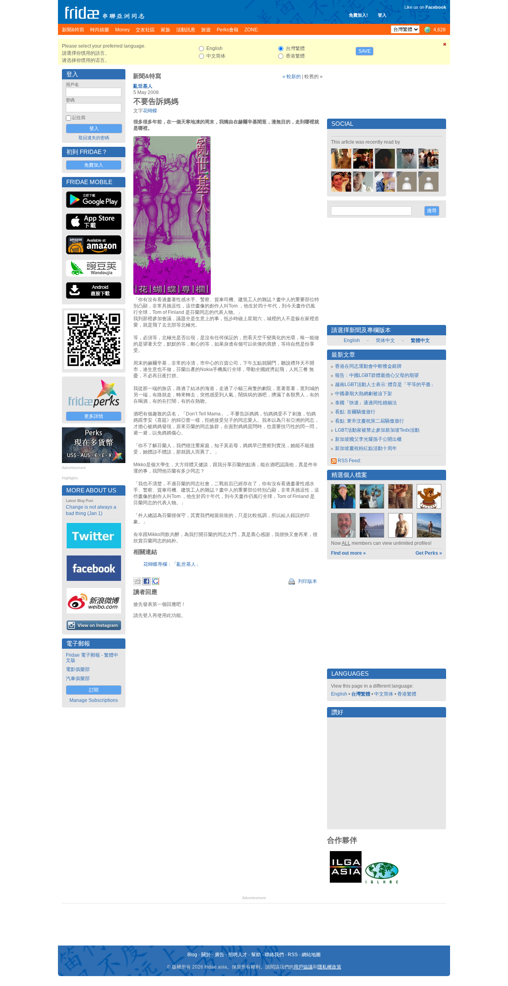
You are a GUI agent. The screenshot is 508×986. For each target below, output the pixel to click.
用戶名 (72, 84)
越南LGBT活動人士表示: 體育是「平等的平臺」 (385, 384)
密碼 (70, 100)
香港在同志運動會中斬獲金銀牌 (368, 366)
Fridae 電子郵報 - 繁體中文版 (92, 657)
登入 (382, 15)
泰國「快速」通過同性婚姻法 (366, 403)
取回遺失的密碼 (94, 137)
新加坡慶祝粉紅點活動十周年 (366, 448)
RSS (293, 954)
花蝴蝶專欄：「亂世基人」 (171, 564)
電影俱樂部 (78, 669)
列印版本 (307, 581)
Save (364, 51)
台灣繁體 (360, 694)
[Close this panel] (445, 45)
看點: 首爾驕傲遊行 (355, 412)
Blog (192, 954)
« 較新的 (292, 76)
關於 (206, 954)
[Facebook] (146, 583)
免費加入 (93, 165)
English (352, 340)
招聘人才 (237, 954)
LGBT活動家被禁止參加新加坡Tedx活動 (377, 430)
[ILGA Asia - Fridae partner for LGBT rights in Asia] (345, 883)
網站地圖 (311, 954)
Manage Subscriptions (93, 700)
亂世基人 (142, 86)
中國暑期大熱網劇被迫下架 (363, 393)
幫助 (256, 954)
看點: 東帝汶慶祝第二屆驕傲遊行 (369, 421)
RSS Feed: (349, 460)
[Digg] (137, 583)
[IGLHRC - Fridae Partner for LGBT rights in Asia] (381, 883)
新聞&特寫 (147, 76)
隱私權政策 (329, 967)
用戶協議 (303, 967)
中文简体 (383, 694)
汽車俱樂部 (78, 678)
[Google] (156, 583)
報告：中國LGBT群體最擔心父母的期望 (377, 375)
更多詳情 (93, 416)
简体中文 (385, 340)
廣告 (219, 954)
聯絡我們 (274, 954)
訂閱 (93, 690)
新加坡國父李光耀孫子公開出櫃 (368, 439)
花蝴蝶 (150, 110)
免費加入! (358, 15)
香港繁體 (406, 694)
